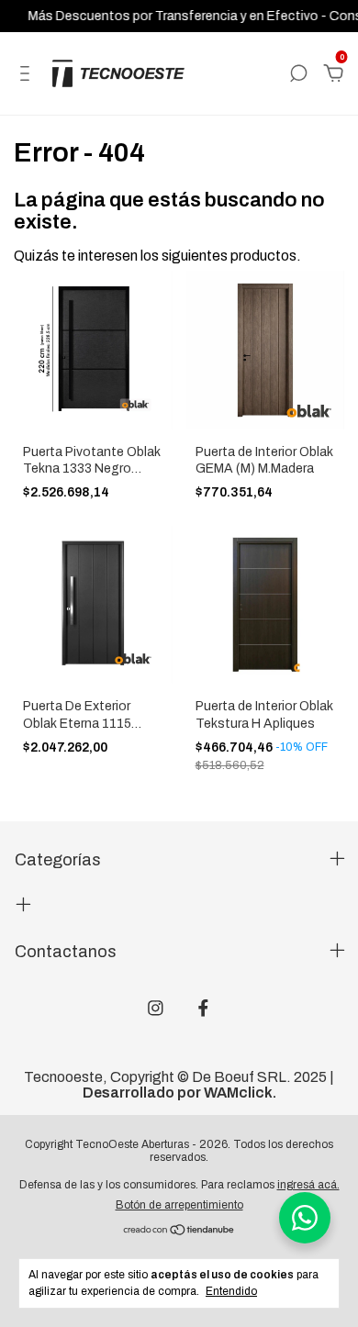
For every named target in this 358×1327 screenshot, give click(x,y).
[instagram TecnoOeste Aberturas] (155, 1008)
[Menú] (28, 74)
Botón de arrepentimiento (179, 1205)
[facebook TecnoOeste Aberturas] (203, 1008)
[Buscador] (298, 74)
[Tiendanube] (179, 1231)
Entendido (231, 1291)
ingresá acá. (308, 1184)
